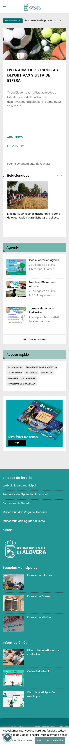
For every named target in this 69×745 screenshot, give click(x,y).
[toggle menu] (4, 6)
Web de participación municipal (41, 694)
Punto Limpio (15, 372)
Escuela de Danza (38, 596)
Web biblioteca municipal (19, 486)
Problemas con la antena (21, 378)
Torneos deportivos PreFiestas (41, 310)
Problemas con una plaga (21, 383)
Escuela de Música (39, 617)
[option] (34, 202)
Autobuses (31, 372)
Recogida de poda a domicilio (41, 367)
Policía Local (15, 367)
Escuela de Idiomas (39, 575)
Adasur (7, 530)
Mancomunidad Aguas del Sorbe (24, 521)
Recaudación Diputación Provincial (25, 494)
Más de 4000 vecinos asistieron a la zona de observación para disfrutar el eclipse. (33, 216)
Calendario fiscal (38, 671)
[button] (7, 737)
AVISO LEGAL (17, 726)
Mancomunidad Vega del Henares (25, 512)
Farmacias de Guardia (17, 503)
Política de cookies (18, 740)
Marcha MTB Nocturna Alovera (43, 284)
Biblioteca (46, 372)
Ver (17, 443)
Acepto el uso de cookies (49, 740)
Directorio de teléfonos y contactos (43, 652)
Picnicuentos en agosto (44, 260)
